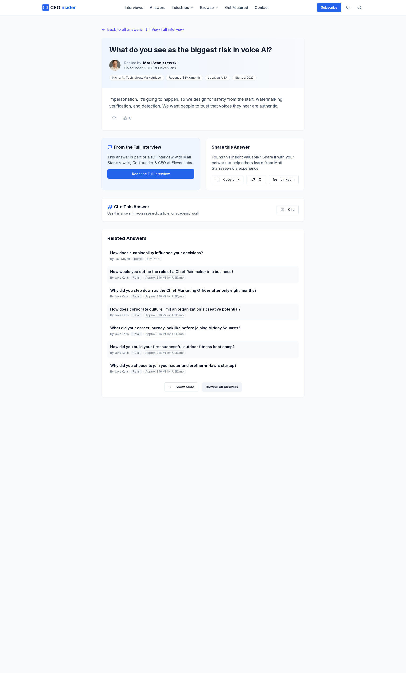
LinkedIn (288, 179)
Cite (291, 210)
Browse (207, 7)
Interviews (134, 7)
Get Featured (236, 7)
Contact (262, 7)
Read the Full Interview (151, 174)
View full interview (168, 29)
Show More (185, 387)
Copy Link (231, 179)
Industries (180, 7)
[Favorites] (348, 7)
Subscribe (329, 7)
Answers (157, 7)
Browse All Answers (222, 387)
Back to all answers (124, 29)
